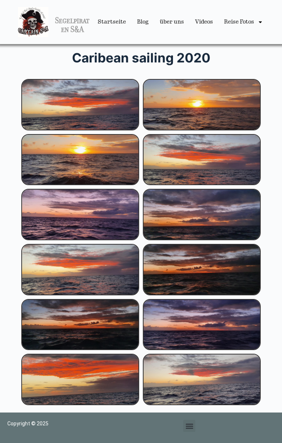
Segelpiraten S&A (72, 25)
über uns (172, 22)
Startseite (112, 22)
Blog (143, 22)
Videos (204, 22)
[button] (189, 426)
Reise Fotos (239, 22)
